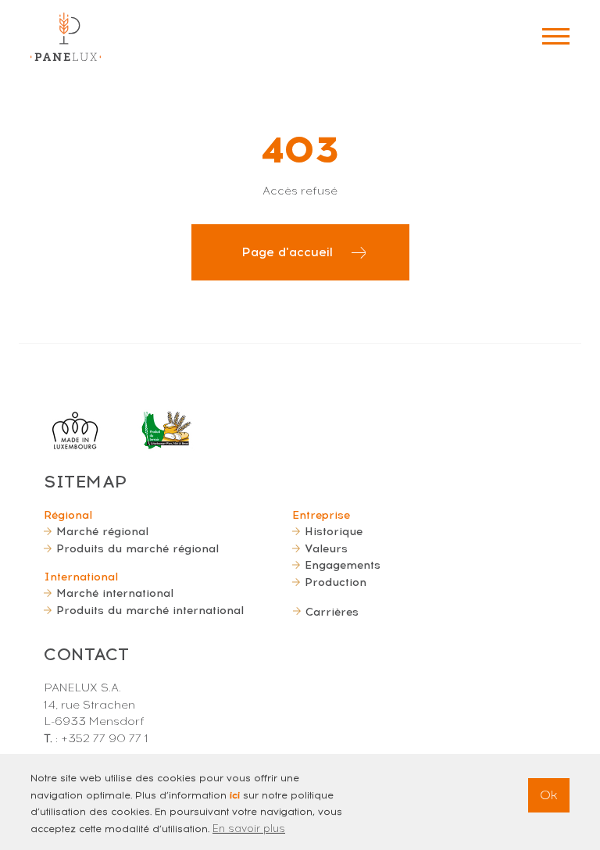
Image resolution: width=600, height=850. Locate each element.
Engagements (342, 565)
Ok (549, 795)
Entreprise (321, 515)
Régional (68, 515)
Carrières (332, 612)
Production (335, 582)
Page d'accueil (287, 252)
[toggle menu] (556, 36)
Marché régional (102, 531)
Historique (333, 531)
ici (235, 795)
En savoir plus (248, 828)
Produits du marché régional (137, 548)
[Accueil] (65, 36)
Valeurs (326, 548)
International (81, 577)
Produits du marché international (150, 610)
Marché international (114, 593)
